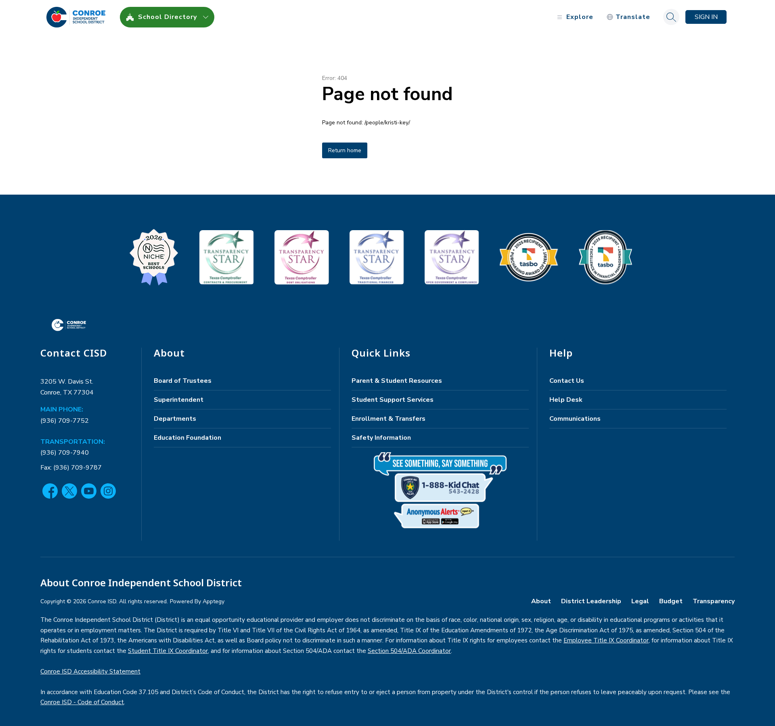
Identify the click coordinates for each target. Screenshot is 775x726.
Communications (575, 418)
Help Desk (565, 399)
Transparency (714, 601)
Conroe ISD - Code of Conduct (82, 702)
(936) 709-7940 (64, 452)
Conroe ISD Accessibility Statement (90, 671)
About (541, 601)
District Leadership (591, 601)
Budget (671, 601)
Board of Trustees (183, 380)
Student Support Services (393, 399)
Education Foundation (187, 437)
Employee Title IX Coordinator (606, 640)
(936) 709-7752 (64, 420)
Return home (344, 150)
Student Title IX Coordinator (168, 651)
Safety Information (381, 437)
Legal (640, 601)
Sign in (706, 17)
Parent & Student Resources (397, 380)
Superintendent (178, 399)
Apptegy (213, 601)
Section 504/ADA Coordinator (409, 651)
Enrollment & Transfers (388, 418)
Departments (175, 418)
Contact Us (566, 380)
